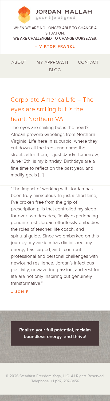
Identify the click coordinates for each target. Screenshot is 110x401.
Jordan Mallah (55, 14)
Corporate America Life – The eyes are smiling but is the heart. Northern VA (52, 109)
